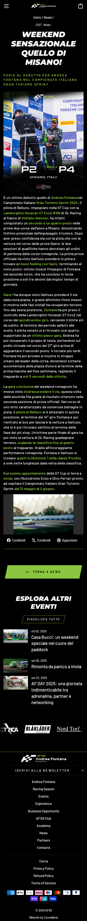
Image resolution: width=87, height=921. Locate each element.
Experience (43, 803)
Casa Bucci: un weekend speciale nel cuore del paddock (54, 643)
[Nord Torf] (53, 729)
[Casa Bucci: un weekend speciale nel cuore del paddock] (15, 636)
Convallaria (51, 917)
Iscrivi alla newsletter (42, 770)
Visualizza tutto (43, 619)
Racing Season (43, 789)
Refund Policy (44, 876)
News (48, 17)
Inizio (37, 17)
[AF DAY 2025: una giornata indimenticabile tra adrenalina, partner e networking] (15, 683)
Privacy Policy (43, 868)
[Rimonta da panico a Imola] (15, 665)
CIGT (39, 25)
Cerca (43, 861)
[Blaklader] (20, 729)
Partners (43, 840)
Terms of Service (43, 883)
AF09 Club (43, 818)
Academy (44, 825)
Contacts (43, 847)
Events (43, 796)
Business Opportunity (43, 811)
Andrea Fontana (43, 781)
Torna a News (46, 572)
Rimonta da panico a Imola (56, 666)
